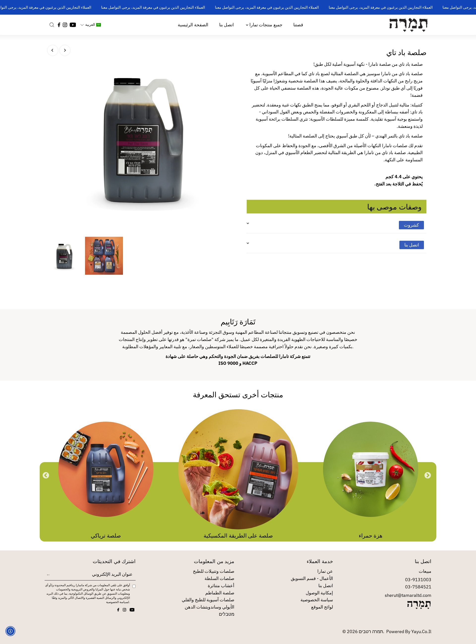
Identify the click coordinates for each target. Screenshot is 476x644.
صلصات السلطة (219, 578)
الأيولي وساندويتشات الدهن (209, 607)
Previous (46, 475)
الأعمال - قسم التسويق (312, 578)
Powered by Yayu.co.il (408, 631)
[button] (90, 24)
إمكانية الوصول (319, 593)
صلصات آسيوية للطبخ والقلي (208, 600)
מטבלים (226, 614)
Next (427, 475)
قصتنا (298, 25)
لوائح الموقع (322, 607)
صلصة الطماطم (219, 593)
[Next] (64, 50)
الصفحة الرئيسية (193, 25)
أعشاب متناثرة (221, 585)
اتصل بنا (226, 25)
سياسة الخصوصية (316, 600)
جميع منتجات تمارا (265, 25)
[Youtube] (73, 25)
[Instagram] (65, 25)
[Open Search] (52, 25)
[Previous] (52, 50)
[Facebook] (59, 25)
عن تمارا (325, 571)
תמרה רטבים (371, 631)
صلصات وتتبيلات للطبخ (213, 571)
